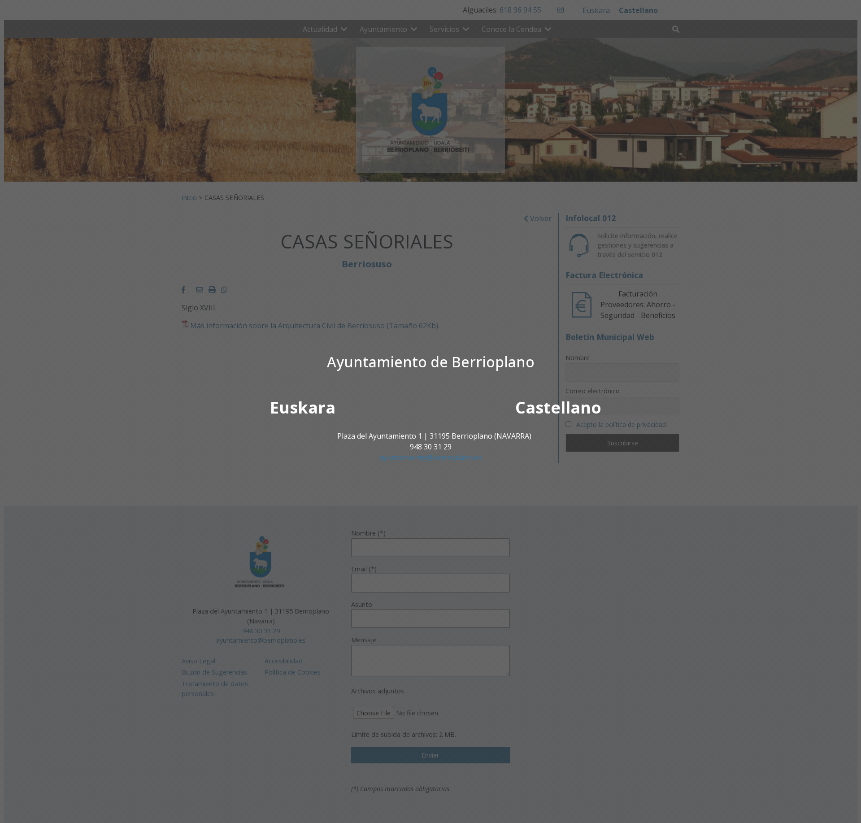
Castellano (558, 407)
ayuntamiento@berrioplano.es (430, 457)
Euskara (302, 407)
